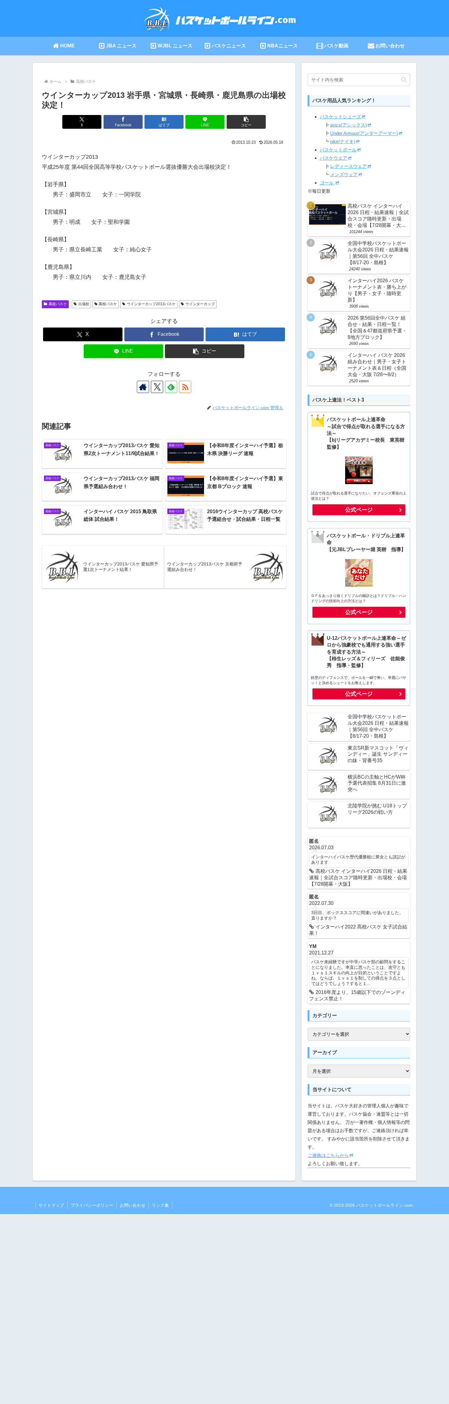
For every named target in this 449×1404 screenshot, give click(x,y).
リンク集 (160, 1205)
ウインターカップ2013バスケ (151, 304)
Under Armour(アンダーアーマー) (364, 133)
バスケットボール (338, 149)
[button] (246, 122)
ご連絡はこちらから (328, 1155)
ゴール (327, 182)
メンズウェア (344, 174)
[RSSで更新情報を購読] (185, 387)
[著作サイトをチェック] (143, 387)
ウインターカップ (200, 304)
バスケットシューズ (340, 116)
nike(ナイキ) (342, 141)
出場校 (83, 304)
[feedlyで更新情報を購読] (171, 387)
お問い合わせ (132, 1205)
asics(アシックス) (348, 125)
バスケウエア (333, 158)
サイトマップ (51, 1205)
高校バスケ (58, 304)
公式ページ (359, 510)
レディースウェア (348, 166)
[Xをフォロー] (157, 387)
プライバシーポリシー (92, 1205)
